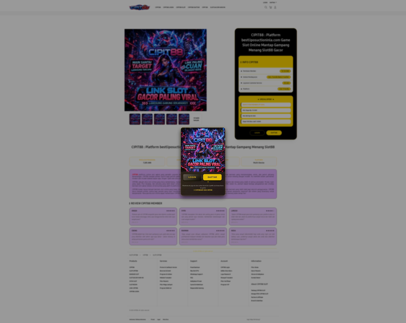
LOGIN (192, 177)
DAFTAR (212, 177)
